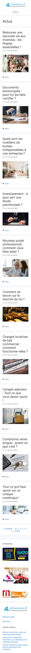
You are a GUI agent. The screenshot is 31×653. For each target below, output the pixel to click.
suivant (16, 531)
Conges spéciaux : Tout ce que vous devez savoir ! (15, 394)
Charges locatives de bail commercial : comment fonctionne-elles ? (15, 344)
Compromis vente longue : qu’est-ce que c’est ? (15, 442)
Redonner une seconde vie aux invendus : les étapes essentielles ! (14, 40)
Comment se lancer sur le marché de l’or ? (14, 295)
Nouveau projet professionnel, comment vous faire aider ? (13, 246)
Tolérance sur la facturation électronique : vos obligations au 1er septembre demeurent (15, 640)
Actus (7, 77)
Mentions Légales (9, 617)
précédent (7, 528)
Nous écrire (7, 621)
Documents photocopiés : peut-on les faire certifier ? (14, 92)
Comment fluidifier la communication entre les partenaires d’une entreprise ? (15, 647)
